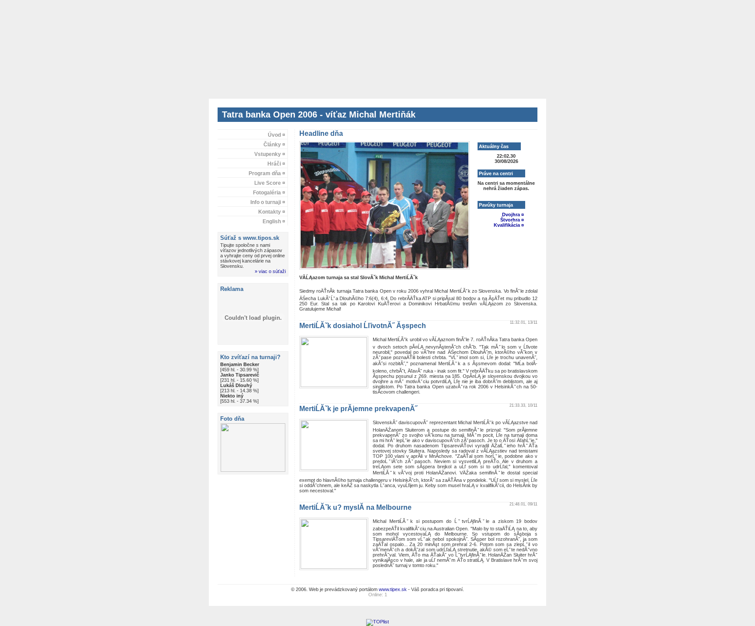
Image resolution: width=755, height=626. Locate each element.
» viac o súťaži (270, 271)
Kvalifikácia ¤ (509, 225)
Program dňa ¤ (267, 173)
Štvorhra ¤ (512, 219)
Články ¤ (274, 145)
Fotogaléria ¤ (269, 193)
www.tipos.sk (261, 238)
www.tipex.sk (393, 589)
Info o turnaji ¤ (267, 202)
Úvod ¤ (276, 135)
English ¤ (274, 221)
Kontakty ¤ (271, 212)
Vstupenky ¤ (269, 154)
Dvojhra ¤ (513, 214)
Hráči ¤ (276, 164)
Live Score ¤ (269, 183)
